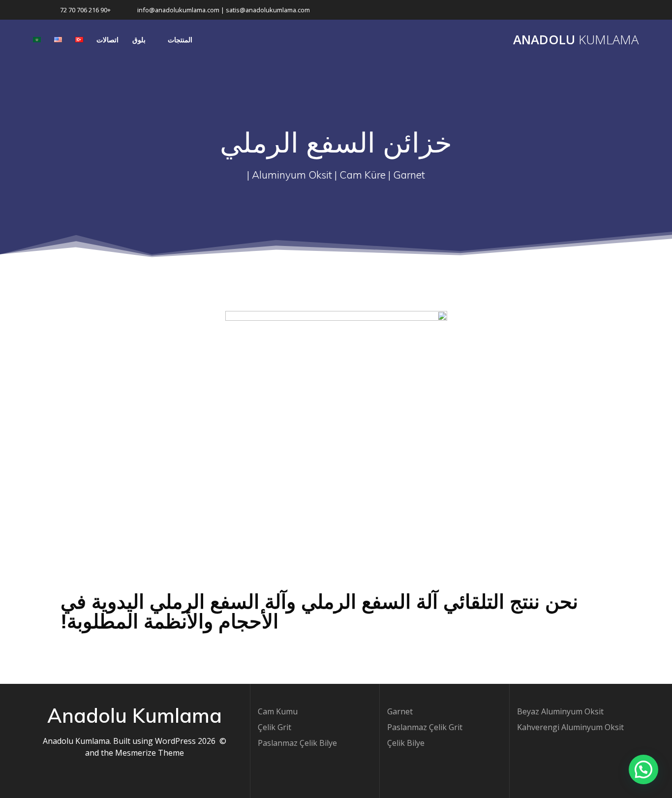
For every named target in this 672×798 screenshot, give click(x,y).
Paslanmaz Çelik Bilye (297, 742)
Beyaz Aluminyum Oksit (560, 711)
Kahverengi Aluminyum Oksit (570, 727)
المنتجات (180, 39)
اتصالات (107, 39)
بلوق (139, 39)
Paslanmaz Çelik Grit (424, 727)
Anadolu (576, 39)
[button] (643, 769)
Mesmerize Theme (149, 752)
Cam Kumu (278, 711)
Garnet (400, 711)
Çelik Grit (274, 727)
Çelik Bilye (406, 742)
